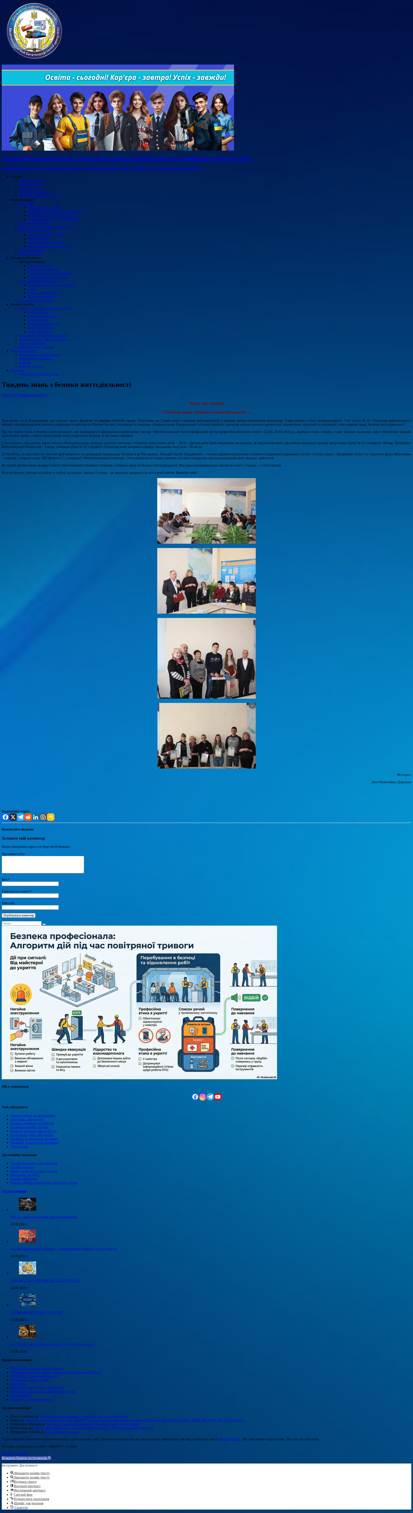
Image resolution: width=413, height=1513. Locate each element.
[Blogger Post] (43, 817)
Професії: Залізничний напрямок (34, 1142)
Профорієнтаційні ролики (29, 1127)
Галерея (24, 362)
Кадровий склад (31, 188)
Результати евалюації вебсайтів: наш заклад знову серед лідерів (92, 1424)
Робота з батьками (32, 343)
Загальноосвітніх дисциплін (48, 277)
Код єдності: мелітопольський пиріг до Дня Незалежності (52, 1344)
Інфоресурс (18, 1384)
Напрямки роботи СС (43, 324)
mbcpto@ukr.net (229, 1439)
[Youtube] (218, 1097)
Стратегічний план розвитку (40, 196)
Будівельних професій (44, 269)
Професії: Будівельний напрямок (34, 1139)
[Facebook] (5, 817)
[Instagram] (202, 1097)
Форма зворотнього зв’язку (39, 374)
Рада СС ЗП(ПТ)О (41, 327)
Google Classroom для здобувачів (34, 1163)
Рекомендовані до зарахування (32, 1115)
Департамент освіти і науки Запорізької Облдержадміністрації (55, 1372)
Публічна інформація (34, 192)
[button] (26, 1458)
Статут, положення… (43, 316)
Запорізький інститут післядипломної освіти (43, 1391)
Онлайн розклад (22, 1167)
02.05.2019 (9, 395)
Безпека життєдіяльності (45, 242)
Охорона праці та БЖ (34, 231)
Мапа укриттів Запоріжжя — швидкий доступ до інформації (83, 1416)
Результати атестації (42, 296)
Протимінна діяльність (35, 358)
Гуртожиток (19, 1146)
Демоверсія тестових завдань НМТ (53, 219)
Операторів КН (39, 265)
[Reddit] (28, 817)
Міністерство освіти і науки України (37, 1368)
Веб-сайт (8, 903)
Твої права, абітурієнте (27, 1119)
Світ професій (20, 1395)
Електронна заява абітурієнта (31, 1135)
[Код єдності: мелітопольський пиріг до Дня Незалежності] (27, 1337)
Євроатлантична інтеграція (39, 355)
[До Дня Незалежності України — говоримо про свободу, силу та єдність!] (27, 1241)
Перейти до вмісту (15, 1454)
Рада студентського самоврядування (45, 308)
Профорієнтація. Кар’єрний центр (44, 339)
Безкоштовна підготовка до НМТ (52, 215)
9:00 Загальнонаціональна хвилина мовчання (43, 1217)
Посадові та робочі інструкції (49, 246)
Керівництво (28, 184)
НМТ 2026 (26, 203)
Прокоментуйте (13, 854)
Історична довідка (32, 180)
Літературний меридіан (62, 1432)
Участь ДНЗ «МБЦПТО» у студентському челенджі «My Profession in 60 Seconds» (93, 1428)
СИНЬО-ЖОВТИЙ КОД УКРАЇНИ (36, 1312)
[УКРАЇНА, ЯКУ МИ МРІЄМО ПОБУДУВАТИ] (27, 1273)
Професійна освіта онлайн (29, 1380)
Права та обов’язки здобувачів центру (46, 227)
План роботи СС (40, 331)
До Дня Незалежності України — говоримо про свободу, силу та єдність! (63, 1249)
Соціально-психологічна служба (42, 335)
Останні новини (14, 1191)
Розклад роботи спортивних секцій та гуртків (43, 1182)
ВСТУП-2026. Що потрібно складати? (56, 211)
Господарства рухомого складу (50, 273)
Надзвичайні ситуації (34, 223)
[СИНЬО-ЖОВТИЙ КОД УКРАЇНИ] (27, 1305)
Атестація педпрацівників (38, 281)
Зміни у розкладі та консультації (33, 1171)
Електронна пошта (16, 891)
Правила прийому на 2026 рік (32, 1123)
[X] (13, 817)
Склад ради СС (39, 312)
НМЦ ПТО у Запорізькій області (34, 1376)
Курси (32, 289)
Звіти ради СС (38, 320)
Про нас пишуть (31, 366)
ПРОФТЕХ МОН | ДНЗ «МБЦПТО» (37, 1387)
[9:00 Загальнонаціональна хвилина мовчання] (27, 1209)
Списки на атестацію (43, 293)
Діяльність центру (23, 351)
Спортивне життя (32, 250)
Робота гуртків (30, 254)
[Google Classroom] (50, 817)
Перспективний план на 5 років (51, 285)
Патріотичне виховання (36, 347)
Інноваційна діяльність (35, 300)
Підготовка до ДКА (24, 1175)
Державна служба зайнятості (31, 1399)
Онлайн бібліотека (24, 1179)
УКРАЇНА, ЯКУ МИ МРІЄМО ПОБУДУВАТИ (44, 1280)
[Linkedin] (35, 817)
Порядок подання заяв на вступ (33, 1131)
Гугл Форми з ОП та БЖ (45, 234)
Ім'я (5, 879)
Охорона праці (38, 238)
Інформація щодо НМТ (44, 207)
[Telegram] (20, 817)
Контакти (17, 370)
